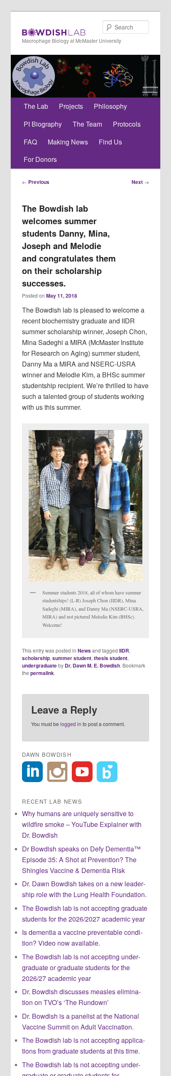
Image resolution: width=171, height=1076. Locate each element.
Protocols (127, 124)
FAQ (30, 142)
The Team (87, 124)
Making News (68, 142)
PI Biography (43, 124)
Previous (35, 182)
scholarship (36, 658)
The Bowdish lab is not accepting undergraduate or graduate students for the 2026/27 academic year (81, 967)
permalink (42, 673)
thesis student (110, 658)
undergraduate (39, 665)
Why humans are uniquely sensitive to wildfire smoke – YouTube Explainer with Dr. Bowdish (82, 824)
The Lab (36, 106)
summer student (71, 658)
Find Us (110, 142)
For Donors (40, 159)
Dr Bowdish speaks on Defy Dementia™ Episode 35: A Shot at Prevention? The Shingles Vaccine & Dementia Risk (81, 859)
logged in (70, 723)
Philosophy (110, 106)
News (84, 650)
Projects (71, 106)
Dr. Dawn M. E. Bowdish (92, 665)
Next (140, 182)
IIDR (124, 650)
